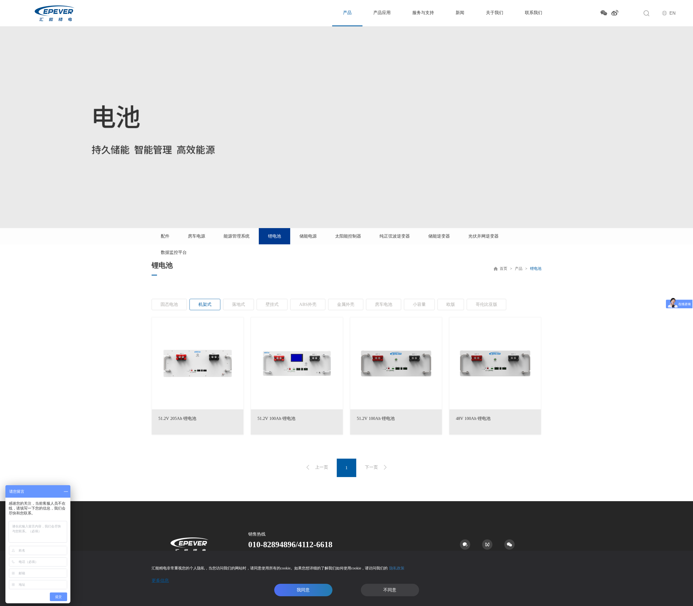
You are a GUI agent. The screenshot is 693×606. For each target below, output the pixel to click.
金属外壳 (345, 304)
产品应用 (382, 12)
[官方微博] (614, 13)
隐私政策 (396, 568)
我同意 (303, 590)
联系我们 (533, 12)
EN (672, 13)
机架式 (204, 304)
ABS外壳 (307, 304)
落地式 (238, 304)
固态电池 (169, 304)
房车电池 (383, 304)
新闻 (460, 12)
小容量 (419, 304)
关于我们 (494, 12)
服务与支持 (423, 12)
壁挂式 (272, 304)
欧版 (450, 304)
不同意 (389, 590)
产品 (347, 12)
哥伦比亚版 (486, 304)
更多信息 (160, 580)
